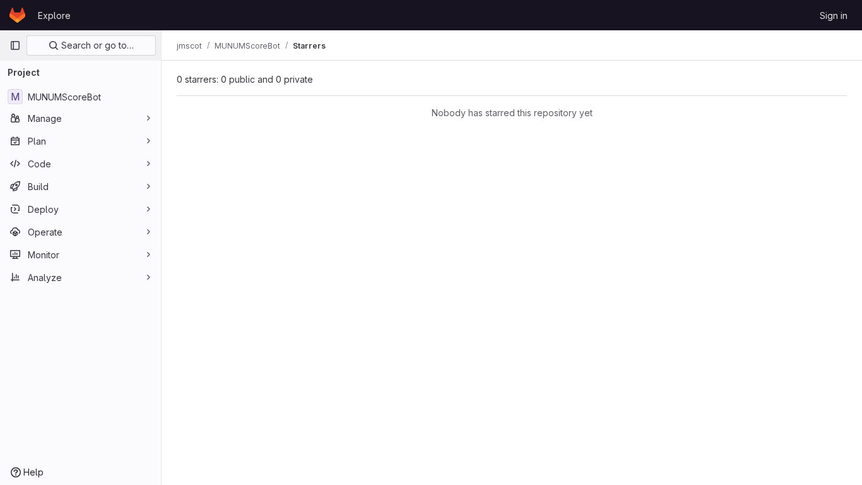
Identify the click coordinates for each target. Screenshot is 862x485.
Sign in (833, 15)
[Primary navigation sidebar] (15, 45)
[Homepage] (17, 15)
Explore (54, 15)
